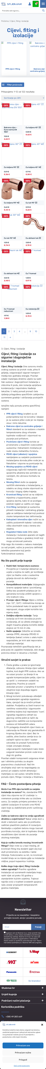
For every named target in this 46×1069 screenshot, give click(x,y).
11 (4, 337)
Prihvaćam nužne (23, 1052)
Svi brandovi (34, 981)
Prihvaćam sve (23, 1045)
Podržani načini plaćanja (16, 1000)
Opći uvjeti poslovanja (22, 1066)
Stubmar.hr (8, 987)
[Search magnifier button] (43, 10)
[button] (42, 1024)
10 (36, 331)
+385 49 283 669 (14, 1016)
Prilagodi (23, 1060)
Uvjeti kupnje (9, 994)
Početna (5, 21)
